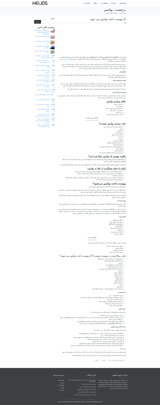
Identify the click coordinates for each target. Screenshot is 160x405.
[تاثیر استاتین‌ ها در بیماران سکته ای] (52, 91)
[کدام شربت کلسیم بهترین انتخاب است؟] (52, 76)
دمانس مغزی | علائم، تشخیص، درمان (87, 392)
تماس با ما (87, 3)
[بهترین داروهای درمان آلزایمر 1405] (52, 67)
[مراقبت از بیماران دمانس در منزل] (52, 105)
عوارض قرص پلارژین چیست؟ (42, 36)
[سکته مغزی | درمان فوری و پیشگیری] (52, 47)
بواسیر (103, 360)
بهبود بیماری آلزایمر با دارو (42, 99)
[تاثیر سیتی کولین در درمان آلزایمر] (52, 71)
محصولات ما (104, 3)
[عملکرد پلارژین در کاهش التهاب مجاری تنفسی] (52, 126)
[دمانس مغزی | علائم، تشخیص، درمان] (52, 52)
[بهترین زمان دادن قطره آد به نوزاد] (52, 42)
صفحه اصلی (123, 3)
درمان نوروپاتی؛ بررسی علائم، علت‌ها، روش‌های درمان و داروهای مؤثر (41, 32)
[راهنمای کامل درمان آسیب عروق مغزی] (52, 81)
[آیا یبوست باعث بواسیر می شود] (92, 38)
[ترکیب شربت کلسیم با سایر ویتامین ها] (52, 86)
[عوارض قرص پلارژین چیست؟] (52, 37)
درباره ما (113, 3)
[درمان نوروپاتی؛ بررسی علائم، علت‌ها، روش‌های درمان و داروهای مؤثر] (52, 31)
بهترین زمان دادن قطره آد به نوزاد (87, 386)
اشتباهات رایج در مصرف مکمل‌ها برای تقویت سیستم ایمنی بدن (42, 120)
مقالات (95, 3)
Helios (60, 401)
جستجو (53, 18)
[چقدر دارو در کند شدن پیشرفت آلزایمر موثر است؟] (52, 115)
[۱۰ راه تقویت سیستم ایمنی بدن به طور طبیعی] (52, 62)
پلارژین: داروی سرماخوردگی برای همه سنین (85, 394)
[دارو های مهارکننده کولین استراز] (52, 110)
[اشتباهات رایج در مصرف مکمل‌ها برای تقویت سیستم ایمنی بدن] (52, 120)
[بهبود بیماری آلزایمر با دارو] (52, 101)
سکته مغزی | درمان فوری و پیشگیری (87, 389)
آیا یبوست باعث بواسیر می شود (108, 19)
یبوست (97, 360)
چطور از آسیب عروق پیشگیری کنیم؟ (44, 94)
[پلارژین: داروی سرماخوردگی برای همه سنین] (52, 57)
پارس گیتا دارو (65, 59)
